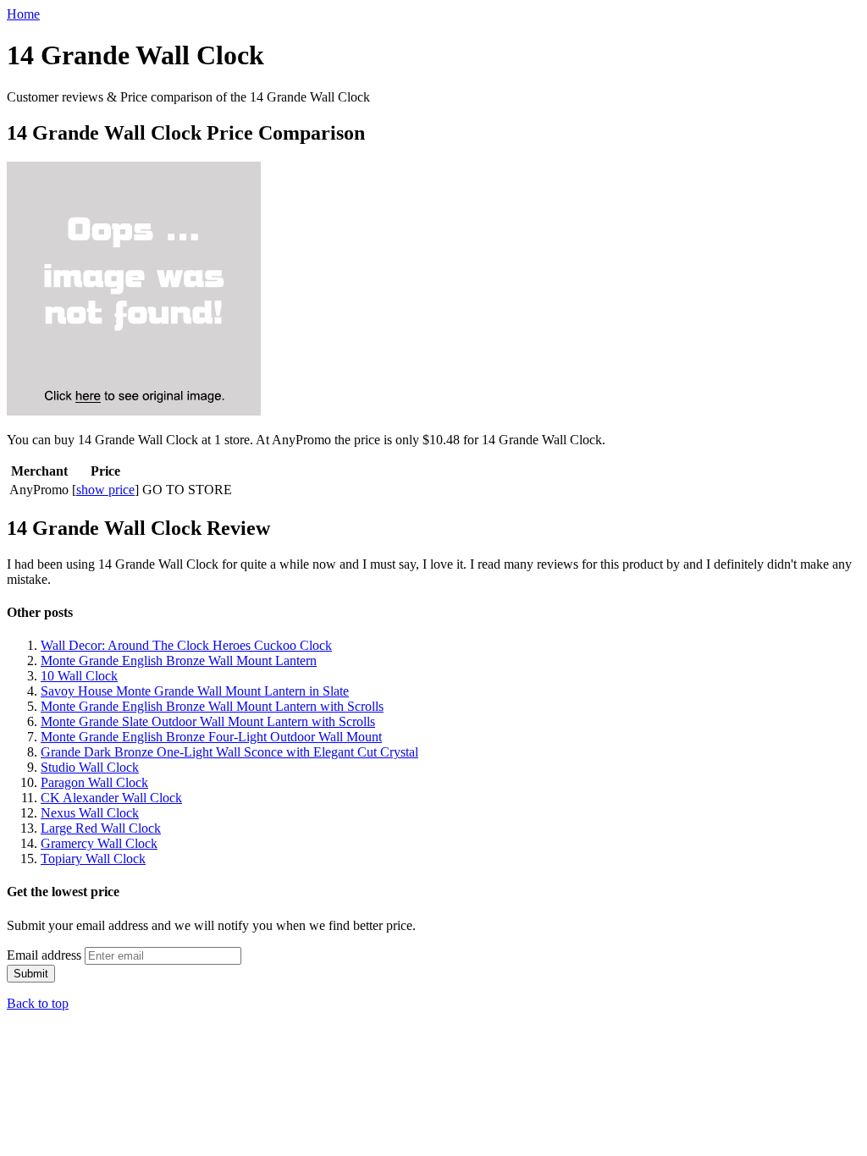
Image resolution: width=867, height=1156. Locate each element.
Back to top (38, 1003)
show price (105, 489)
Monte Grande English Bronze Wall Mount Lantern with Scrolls (212, 706)
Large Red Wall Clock (101, 828)
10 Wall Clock (79, 676)
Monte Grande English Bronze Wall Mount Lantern (179, 660)
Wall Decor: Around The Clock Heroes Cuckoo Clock (186, 645)
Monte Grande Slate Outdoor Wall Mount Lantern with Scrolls (208, 721)
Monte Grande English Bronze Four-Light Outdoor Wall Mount (211, 736)
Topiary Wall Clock (93, 858)
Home (23, 14)
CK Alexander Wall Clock (111, 797)
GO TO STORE (187, 489)
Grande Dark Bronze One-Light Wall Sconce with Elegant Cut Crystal (229, 752)
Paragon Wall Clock (94, 782)
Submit (31, 973)
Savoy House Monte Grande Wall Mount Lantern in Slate (195, 691)
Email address (44, 955)
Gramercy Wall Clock (99, 843)
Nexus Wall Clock (90, 813)
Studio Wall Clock (90, 767)
